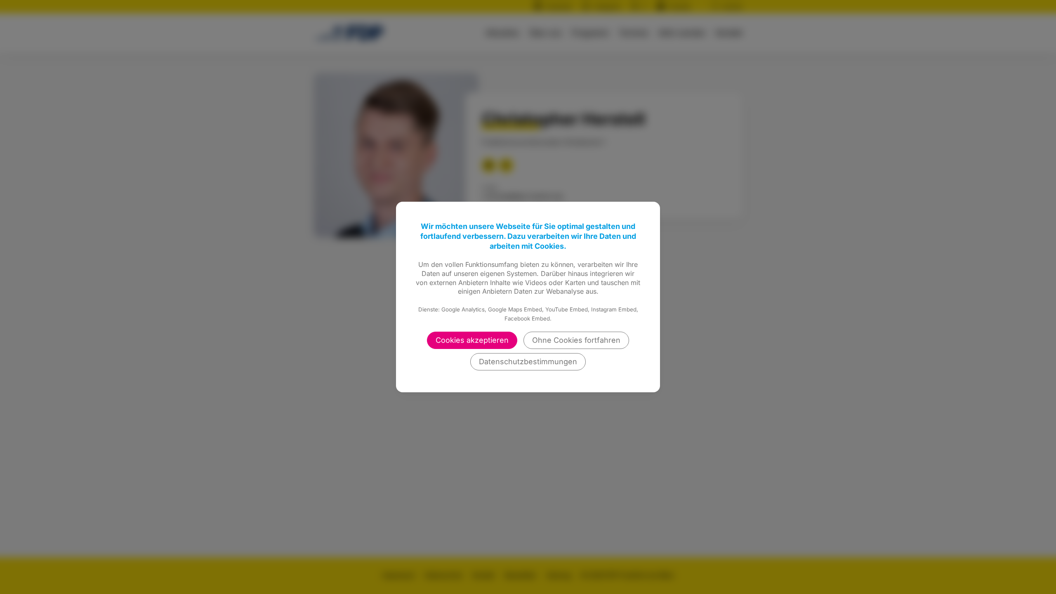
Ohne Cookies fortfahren (576, 340)
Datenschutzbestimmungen (528, 361)
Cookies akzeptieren (472, 340)
